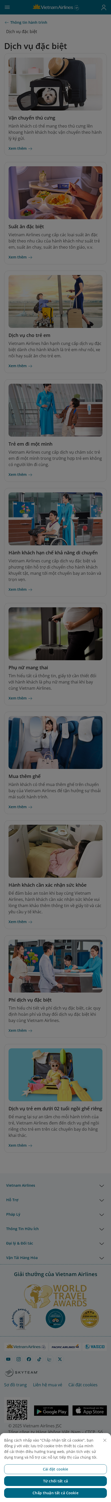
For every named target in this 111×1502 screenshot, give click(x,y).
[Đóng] (105, 1440)
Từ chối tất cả (55, 1481)
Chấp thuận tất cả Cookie (55, 1492)
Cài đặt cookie (55, 1469)
